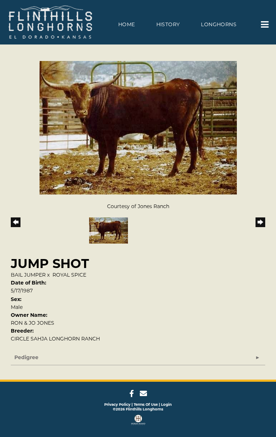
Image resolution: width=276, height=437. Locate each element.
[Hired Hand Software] (138, 420)
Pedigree (26, 357)
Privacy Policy (117, 404)
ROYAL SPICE (69, 275)
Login (166, 404)
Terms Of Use (146, 404)
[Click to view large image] (138, 127)
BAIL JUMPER (28, 275)
